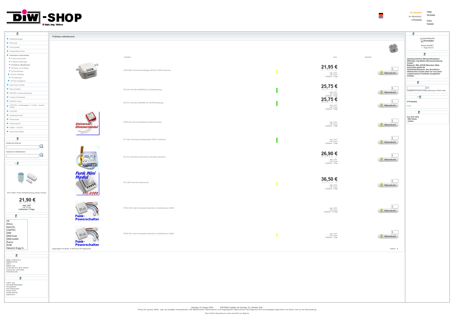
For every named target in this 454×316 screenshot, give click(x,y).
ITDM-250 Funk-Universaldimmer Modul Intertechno (142, 122)
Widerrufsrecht (12, 272)
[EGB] (16, 245)
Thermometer (15, 119)
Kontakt (430, 24)
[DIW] (16, 233)
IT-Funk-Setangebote (18, 81)
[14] (16, 221)
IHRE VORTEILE (13, 260)
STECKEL (13, 111)
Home (429, 12)
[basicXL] (16, 227)
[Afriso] (16, 224)
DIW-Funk (14, 43)
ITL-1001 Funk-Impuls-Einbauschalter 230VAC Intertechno (144, 139)
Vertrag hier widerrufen (15, 270)
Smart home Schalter (17, 85)
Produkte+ (127, 57)
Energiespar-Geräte (16, 115)
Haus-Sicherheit (15, 89)
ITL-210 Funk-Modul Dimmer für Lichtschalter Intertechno (144, 157)
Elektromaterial (15, 123)
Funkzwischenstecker (18, 58)
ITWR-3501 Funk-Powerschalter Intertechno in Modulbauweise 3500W (148, 234)
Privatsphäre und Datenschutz (12, 288)
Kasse (429, 20)
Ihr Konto (431, 15)
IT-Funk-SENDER (17, 74)
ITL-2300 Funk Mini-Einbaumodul (136, 182)
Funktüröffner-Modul (17, 51)
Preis (335, 57)
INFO (8, 264)
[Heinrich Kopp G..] (16, 248)
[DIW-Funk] (16, 236)
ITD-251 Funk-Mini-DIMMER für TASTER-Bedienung (143, 103)
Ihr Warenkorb (416, 12)
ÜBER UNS (10, 266)
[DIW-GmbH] (16, 239)
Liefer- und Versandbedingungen (14, 284)
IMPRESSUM (11, 262)
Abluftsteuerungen (16, 39)
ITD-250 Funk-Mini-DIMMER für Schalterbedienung (142, 90)
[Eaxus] (16, 242)
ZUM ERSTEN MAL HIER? (17, 268)
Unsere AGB (11, 291)
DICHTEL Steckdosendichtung (21, 93)
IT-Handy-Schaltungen (19, 62)
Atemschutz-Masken (17, 132)
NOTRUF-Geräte (16, 101)
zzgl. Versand (27, 207)
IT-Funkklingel (16, 78)
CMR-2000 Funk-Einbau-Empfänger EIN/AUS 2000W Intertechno (147, 70)
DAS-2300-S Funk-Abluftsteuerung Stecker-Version (26, 193)
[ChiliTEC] (16, 230)
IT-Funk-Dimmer (17, 71)
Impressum (10, 294)
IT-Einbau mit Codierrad (20, 68)
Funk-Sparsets (15, 47)
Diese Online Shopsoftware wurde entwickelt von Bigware (227, 313)
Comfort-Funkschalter (18, 97)
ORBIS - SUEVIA (16, 128)
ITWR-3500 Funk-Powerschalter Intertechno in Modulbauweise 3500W (148, 208)
